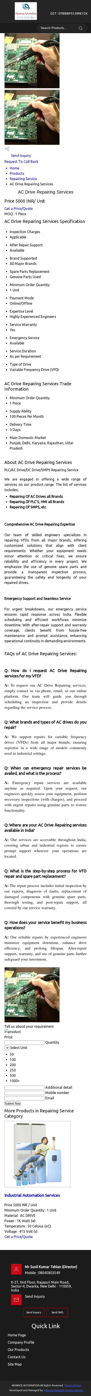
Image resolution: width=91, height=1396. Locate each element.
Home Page (17, 1335)
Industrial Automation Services (32, 1195)
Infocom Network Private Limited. (63, 1390)
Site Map (15, 1364)
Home (14, 168)
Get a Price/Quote (18, 209)
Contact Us (17, 1357)
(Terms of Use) (72, 1385)
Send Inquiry (20, 156)
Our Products (18, 1350)
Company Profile (21, 1342)
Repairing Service (23, 179)
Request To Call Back (21, 161)
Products (17, 173)
